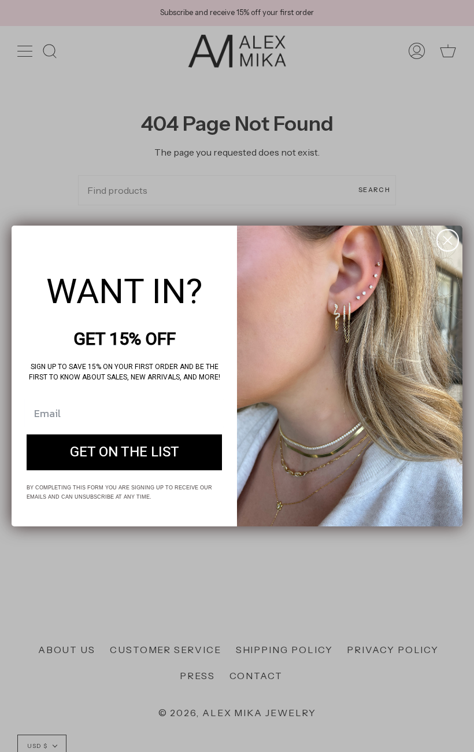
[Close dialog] (448, 240)
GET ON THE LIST (124, 452)
